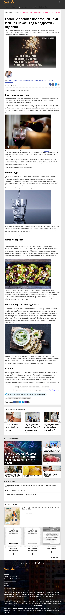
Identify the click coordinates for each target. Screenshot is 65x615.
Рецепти (26, 7)
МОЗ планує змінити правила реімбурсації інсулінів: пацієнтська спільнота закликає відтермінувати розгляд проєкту (51, 427)
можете (46, 151)
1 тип (6, 7)
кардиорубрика (26, 398)
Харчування (20, 7)
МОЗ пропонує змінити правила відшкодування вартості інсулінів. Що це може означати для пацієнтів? (12, 427)
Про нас (6, 574)
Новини (14, 7)
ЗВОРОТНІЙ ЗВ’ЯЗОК (9, 585)
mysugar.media (38, 605)
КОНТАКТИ (7, 583)
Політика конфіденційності (12, 578)
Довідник (41, 7)
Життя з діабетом (33, 7)
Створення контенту (10, 581)
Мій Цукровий (8, 12)
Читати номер (29, 513)
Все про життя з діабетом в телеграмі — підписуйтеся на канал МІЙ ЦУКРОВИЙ (27, 394)
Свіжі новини (10, 481)
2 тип (9, 7)
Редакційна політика (10, 576)
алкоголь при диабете (14, 398)
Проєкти (47, 7)
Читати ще (32, 499)
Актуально (17, 12)
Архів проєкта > (55, 557)
